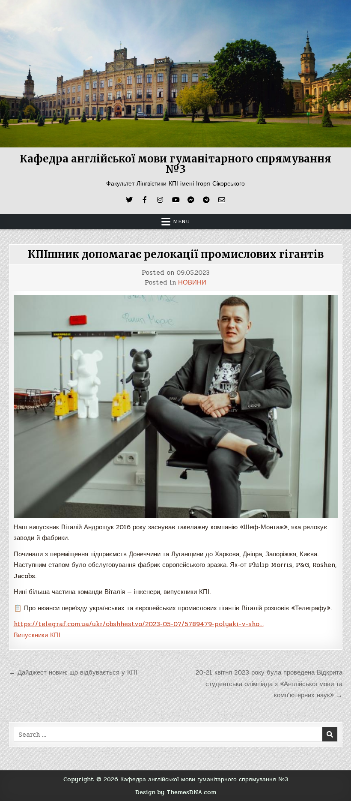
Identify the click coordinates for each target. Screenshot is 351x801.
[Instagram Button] (160, 200)
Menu (181, 221)
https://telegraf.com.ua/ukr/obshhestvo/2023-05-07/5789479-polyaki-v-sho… (139, 624)
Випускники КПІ (37, 635)
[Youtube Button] (175, 200)
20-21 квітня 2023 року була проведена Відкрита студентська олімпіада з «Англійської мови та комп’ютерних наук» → (269, 683)
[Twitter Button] (129, 200)
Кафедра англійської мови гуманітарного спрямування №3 (175, 164)
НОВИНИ (192, 282)
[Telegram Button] (206, 200)
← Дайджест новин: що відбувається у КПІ (73, 672)
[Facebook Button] (145, 200)
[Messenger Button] (191, 200)
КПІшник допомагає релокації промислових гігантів (176, 254)
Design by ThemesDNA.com (175, 792)
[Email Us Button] (222, 200)
